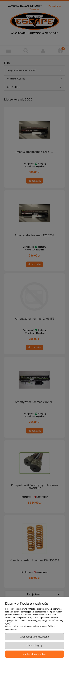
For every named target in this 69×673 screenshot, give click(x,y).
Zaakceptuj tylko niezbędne (34, 636)
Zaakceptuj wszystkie (34, 654)
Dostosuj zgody (35, 645)
